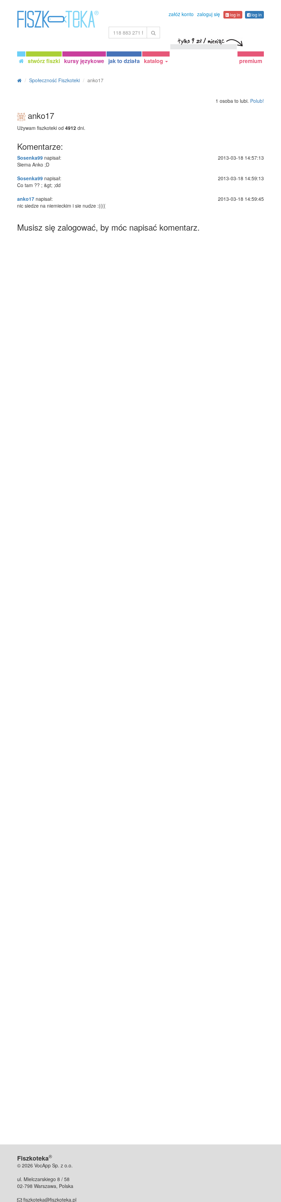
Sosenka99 (30, 157)
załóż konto (181, 14)
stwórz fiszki (44, 61)
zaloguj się (208, 14)
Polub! (257, 100)
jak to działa (124, 61)
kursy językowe (84, 61)
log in (234, 14)
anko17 (25, 198)
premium (250, 61)
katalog (154, 61)
